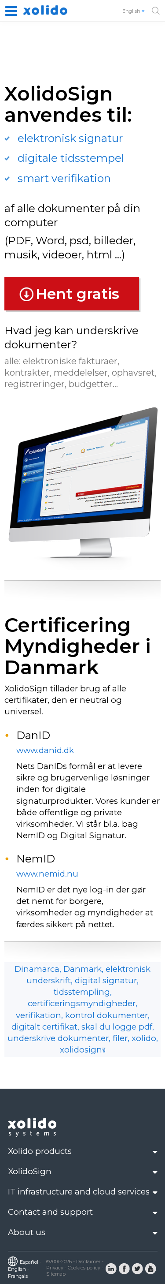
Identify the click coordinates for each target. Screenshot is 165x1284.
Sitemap (56, 1274)
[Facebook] (124, 1268)
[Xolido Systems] (33, 1134)
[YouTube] (150, 1268)
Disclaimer (88, 1261)
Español (29, 1262)
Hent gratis (77, 293)
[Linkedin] (111, 1268)
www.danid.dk (45, 750)
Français (18, 1276)
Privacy (54, 1268)
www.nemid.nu (47, 874)
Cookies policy (84, 1268)
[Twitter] (137, 1268)
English (132, 11)
